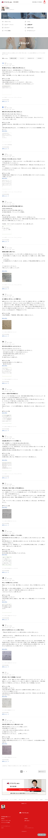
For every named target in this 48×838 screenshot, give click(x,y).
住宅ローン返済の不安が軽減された (10, 393)
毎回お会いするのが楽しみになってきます (11, 159)
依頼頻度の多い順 (31, 58)
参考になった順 (13, 58)
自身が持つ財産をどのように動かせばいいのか (12, 724)
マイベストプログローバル (28, 827)
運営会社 (2, 818)
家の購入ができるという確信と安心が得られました (13, 67)
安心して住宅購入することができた (10, 582)
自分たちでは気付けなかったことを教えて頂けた (13, 630)
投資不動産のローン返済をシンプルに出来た (12, 535)
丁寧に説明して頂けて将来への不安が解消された (13, 488)
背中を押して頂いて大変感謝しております (11, 677)
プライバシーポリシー (5, 820)
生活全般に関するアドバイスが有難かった (11, 440)
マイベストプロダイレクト (5, 826)
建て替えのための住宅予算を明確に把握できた (12, 206)
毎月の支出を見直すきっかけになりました (11, 346)
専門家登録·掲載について (5, 816)
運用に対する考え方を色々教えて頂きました (12, 111)
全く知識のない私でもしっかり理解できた (11, 299)
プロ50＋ (26, 826)
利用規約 (26, 818)
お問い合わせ (26, 820)
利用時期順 (39, 58)
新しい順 (22, 58)
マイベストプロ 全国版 (5, 822)
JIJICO (2, 827)
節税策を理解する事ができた (8, 251)
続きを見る (4, 131)
